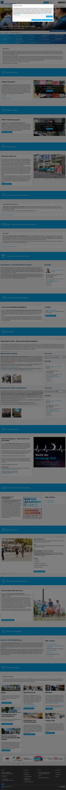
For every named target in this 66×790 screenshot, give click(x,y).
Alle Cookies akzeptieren (47, 20)
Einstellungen (49, 16)
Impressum (18, 14)
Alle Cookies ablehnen (36, 20)
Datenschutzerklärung (45, 13)
